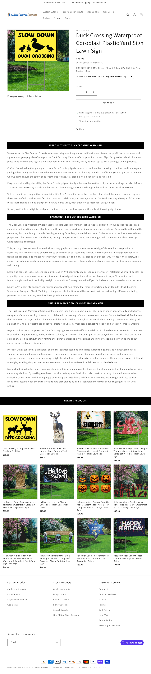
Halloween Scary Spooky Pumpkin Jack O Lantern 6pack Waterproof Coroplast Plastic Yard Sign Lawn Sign (93, 506)
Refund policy (70, 667)
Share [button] (81, 129)
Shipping (80, 63)
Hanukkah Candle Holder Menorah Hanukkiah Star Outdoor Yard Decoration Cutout (93, 558)
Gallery (102, 599)
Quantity (79, 86)
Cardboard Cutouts (16, 589)
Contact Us (104, 589)
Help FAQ (103, 615)
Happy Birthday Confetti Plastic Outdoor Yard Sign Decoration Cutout (128, 558)
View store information (90, 121)
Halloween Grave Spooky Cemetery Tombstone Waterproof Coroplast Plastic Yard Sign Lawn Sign (19, 505)
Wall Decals (12, 604)
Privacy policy (56, 667)
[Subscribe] (57, 642)
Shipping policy (100, 667)
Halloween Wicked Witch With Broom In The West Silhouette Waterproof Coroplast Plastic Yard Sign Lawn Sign (19, 559)
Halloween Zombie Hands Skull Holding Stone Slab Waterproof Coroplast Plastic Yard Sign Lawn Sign (55, 559)
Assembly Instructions (109, 625)
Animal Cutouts (60, 610)
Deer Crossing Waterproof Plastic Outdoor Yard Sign (19, 449)
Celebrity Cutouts (61, 589)
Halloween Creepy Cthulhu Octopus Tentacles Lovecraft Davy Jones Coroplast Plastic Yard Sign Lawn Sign (131, 452)
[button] (128, 15)
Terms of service (84, 667)
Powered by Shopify (40, 667)
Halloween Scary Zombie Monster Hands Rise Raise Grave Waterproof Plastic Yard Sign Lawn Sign (130, 505)
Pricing (102, 604)
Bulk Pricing (104, 610)
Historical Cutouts (62, 599)
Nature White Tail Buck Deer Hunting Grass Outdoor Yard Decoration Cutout (53, 451)
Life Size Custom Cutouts (23, 667)
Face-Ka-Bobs (13, 594)
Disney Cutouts (60, 604)
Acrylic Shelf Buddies (17, 599)
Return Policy (105, 620)
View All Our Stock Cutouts (66, 615)
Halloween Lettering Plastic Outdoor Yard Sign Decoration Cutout (54, 505)
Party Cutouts (59, 594)
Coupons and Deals (108, 594)
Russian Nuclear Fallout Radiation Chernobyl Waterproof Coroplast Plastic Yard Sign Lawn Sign (93, 451)
